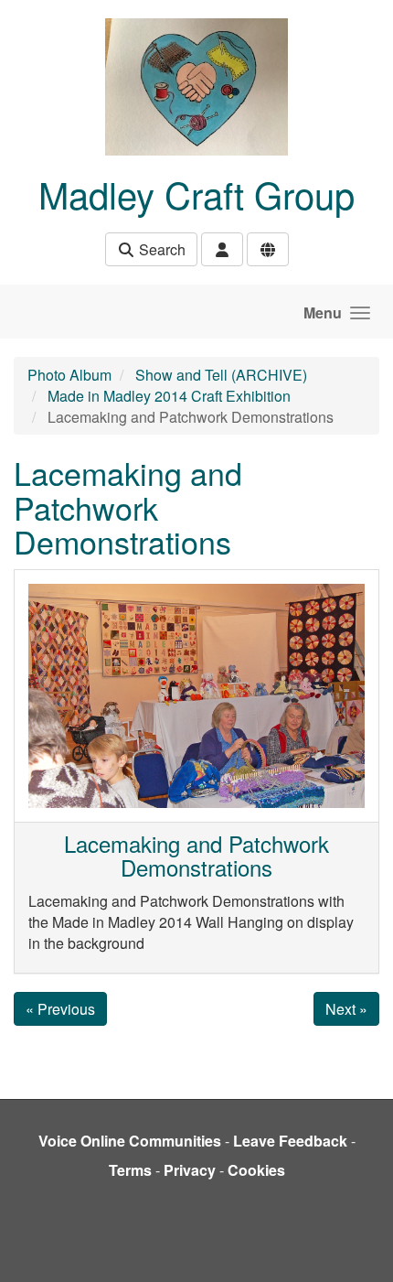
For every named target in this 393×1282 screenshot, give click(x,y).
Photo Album (69, 374)
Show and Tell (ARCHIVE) (221, 374)
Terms (130, 1169)
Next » (346, 1008)
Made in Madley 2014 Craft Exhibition (169, 395)
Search (160, 249)
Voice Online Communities (129, 1140)
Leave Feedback (290, 1140)
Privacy (190, 1169)
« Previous (60, 1008)
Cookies (256, 1169)
